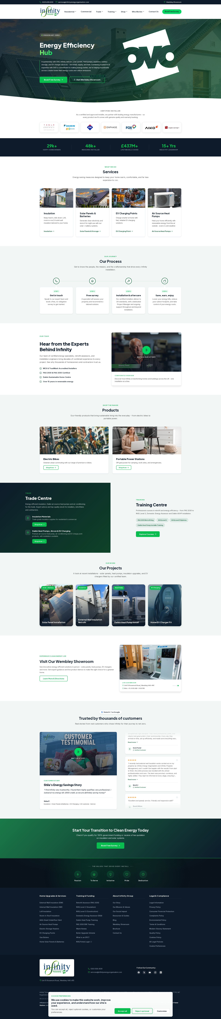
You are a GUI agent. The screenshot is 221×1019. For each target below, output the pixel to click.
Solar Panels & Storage (89, 231)
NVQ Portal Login (83, 942)
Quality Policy (154, 933)
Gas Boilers (44, 937)
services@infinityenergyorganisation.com (73, 2)
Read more (132, 745)
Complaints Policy (156, 916)
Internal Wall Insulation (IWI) (51, 907)
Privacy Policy (155, 907)
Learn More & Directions (53, 678)
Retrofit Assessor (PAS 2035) (87, 903)
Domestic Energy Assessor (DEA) (89, 916)
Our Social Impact (120, 911)
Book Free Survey (172, 11)
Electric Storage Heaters (49, 929)
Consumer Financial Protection (161, 911)
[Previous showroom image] (123, 662)
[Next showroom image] (176, 662)
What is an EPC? (82, 937)
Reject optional (142, 1011)
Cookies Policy (155, 937)
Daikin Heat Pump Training (87, 920)
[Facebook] (139, 972)
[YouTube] (150, 972)
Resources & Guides (121, 916)
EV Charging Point (123, 231)
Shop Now (50, 467)
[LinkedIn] (161, 972)
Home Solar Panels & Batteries (52, 942)
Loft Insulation (45, 911)
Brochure (116, 929)
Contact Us (153, 11)
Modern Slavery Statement (160, 929)
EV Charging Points (47, 933)
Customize (162, 1011)
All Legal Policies (156, 942)
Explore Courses (146, 534)
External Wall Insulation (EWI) (51, 903)
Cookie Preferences (157, 946)
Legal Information (156, 903)
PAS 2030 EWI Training (85, 924)
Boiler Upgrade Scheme (85, 933)
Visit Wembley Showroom (88, 79)
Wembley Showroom (173, 2)
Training (111, 11)
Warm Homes (81, 929)
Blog (114, 920)
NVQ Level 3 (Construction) (87, 911)
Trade (98, 11)
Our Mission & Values (121, 907)
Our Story (116, 903)
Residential (69, 11)
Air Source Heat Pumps (161, 231)
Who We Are (137, 11)
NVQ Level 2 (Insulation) (86, 907)
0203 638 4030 (47, 2)
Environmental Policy (157, 920)
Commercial (86, 11)
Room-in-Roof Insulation (50, 916)
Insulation (48, 231)
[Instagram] (155, 972)
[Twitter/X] (144, 972)
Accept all (122, 1011)
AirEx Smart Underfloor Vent (51, 920)
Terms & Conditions (157, 924)
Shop (123, 11)
